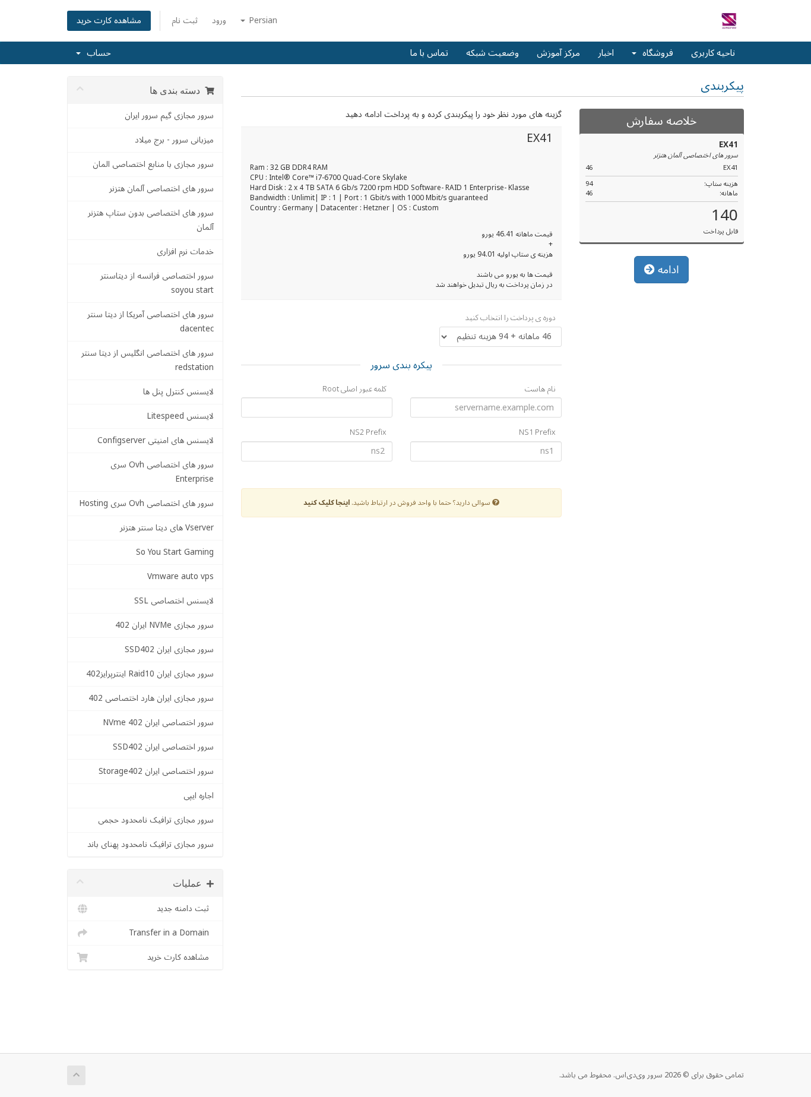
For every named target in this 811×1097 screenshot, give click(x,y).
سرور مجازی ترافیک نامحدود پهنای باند (150, 844)
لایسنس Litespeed (180, 416)
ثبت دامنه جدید (185, 908)
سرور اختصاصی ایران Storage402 (156, 771)
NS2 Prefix (368, 432)
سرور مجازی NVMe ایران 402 (164, 625)
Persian (261, 20)
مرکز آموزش (558, 52)
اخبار (606, 52)
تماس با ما (429, 52)
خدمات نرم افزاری (185, 251)
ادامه (667, 269)
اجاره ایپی (198, 795)
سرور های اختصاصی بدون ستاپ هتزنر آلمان (151, 220)
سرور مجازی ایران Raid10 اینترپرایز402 (150, 673)
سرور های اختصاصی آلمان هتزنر (161, 188)
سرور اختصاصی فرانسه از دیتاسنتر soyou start (157, 283)
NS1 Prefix (537, 432)
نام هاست (540, 389)
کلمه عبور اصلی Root (354, 389)
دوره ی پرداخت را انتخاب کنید (510, 318)
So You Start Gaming (175, 552)
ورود (219, 20)
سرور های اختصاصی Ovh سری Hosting (146, 503)
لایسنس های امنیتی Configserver (155, 440)
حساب (96, 52)
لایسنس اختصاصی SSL (174, 600)
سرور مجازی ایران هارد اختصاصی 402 (151, 698)
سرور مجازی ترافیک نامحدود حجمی (156, 820)
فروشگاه (655, 52)
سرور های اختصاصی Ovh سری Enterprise (162, 472)
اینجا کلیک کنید (326, 502)
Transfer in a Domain (171, 932)
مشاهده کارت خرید (109, 20)
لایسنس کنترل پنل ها (178, 391)
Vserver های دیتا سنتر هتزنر (167, 527)
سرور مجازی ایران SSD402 (169, 649)
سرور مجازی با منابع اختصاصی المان (153, 164)
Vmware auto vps (180, 576)
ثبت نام (185, 20)
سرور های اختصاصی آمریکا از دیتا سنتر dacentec (150, 321)
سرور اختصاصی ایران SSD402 (163, 746)
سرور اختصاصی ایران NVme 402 (158, 722)
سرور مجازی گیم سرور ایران (169, 115)
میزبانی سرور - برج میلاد (174, 139)
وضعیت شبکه (492, 52)
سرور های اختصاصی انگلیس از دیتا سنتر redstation (147, 360)
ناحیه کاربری (713, 52)
